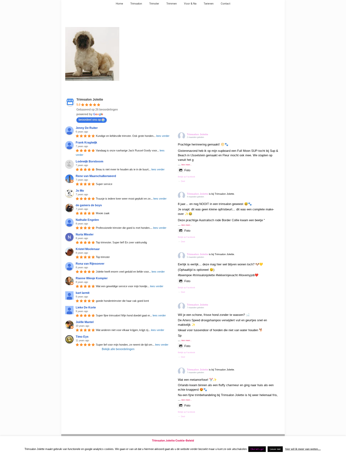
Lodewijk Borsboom (89, 161)
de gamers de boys (89, 205)
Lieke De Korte (86, 307)
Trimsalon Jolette (89, 99)
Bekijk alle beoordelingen (118, 349)
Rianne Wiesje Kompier (92, 278)
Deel (183, 181)
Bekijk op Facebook (186, 177)
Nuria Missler (85, 234)
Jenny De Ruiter (87, 127)
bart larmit (82, 292)
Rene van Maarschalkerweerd (96, 176)
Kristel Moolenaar (88, 249)
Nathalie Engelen (87, 219)
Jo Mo (80, 190)
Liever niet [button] (275, 449)
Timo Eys (82, 336)
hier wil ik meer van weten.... (303, 448)
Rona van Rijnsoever (90, 263)
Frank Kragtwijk (86, 142)
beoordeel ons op (90, 119)
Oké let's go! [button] (257, 449)
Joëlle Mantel (85, 322)
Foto (187, 170)
